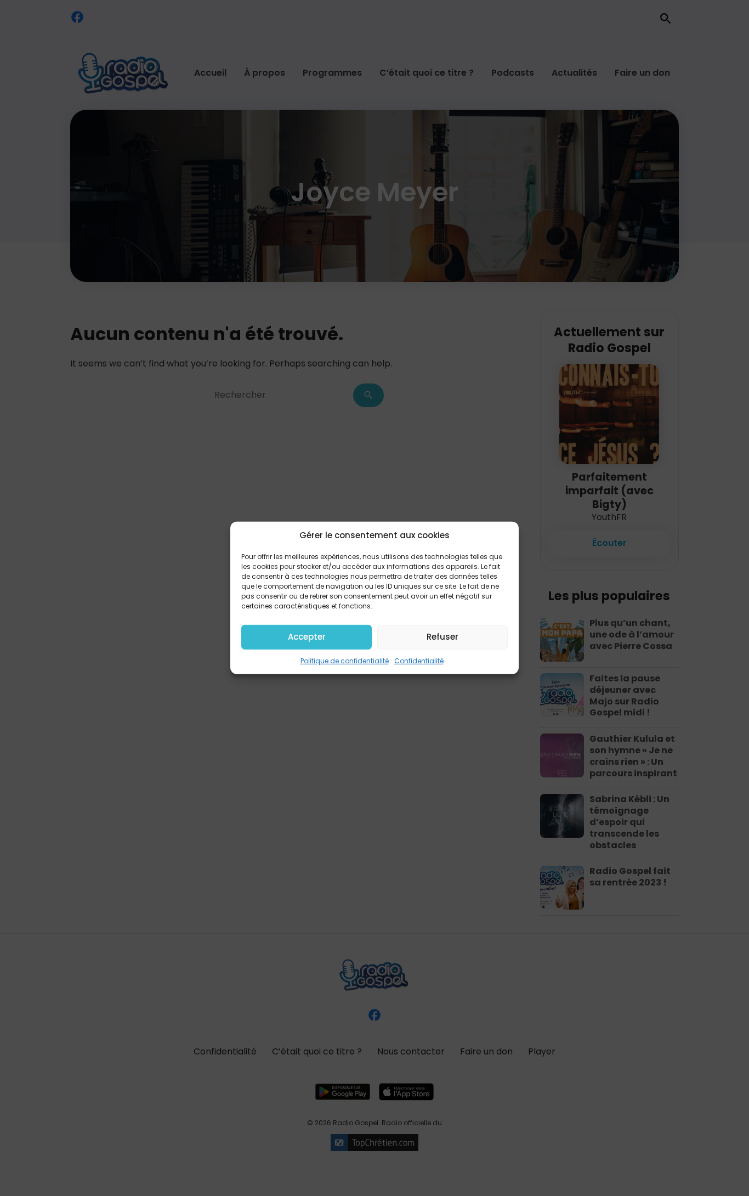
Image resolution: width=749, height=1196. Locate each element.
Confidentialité (419, 660)
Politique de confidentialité (344, 660)
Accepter (307, 636)
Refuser (442, 636)
